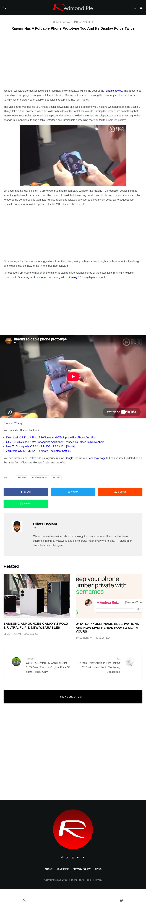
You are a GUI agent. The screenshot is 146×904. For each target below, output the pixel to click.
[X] (67, 857)
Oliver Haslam (62, 22)
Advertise (62, 869)
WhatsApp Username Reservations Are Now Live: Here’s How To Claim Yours (107, 627)
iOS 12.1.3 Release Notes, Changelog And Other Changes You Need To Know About (55, 441)
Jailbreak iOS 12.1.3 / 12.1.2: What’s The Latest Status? (38, 450)
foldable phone (40, 477)
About (48, 869)
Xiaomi (57, 477)
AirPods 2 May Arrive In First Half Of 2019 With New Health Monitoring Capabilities (99, 665)
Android (23, 477)
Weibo (18, 423)
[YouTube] (78, 857)
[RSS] (83, 857)
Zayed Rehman (84, 638)
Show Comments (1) (71, 697)
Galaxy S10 (76, 277)
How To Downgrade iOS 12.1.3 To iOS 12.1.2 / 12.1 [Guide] (40, 446)
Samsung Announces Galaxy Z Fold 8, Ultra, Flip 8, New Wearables (36, 625)
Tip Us (98, 869)
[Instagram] (72, 857)
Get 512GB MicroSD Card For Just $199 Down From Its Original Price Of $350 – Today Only (48, 665)
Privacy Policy (82, 869)
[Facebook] (62, 857)
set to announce (39, 277)
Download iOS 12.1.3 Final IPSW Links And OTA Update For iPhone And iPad (51, 437)
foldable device (113, 90)
